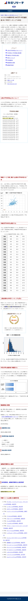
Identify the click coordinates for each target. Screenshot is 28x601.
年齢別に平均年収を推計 (13, 55)
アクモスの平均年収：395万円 (14, 516)
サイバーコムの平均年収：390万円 (15, 530)
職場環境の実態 (11, 62)
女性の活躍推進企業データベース (10, 416)
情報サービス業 (10, 80)
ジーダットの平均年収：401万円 (15, 506)
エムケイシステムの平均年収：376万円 (16, 557)
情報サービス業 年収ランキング (11, 15)
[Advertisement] (14, 159)
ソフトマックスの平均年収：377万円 (16, 554)
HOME (2, 15)
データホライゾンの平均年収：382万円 (16, 549)
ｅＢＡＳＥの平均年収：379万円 (15, 552)
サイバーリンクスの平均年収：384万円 (16, 547)
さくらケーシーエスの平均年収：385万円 (17, 545)
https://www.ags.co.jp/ (12, 83)
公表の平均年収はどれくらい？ (14, 50)
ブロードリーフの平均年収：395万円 (16, 518)
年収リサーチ (18, 598)
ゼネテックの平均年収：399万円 (15, 509)
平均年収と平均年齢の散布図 (14, 53)
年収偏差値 (9, 10)
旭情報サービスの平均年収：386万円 (16, 542)
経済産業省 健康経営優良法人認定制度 (13, 482)
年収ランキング (11, 57)
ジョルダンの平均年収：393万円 (15, 523)
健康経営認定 (10, 65)
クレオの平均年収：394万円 (14, 521)
